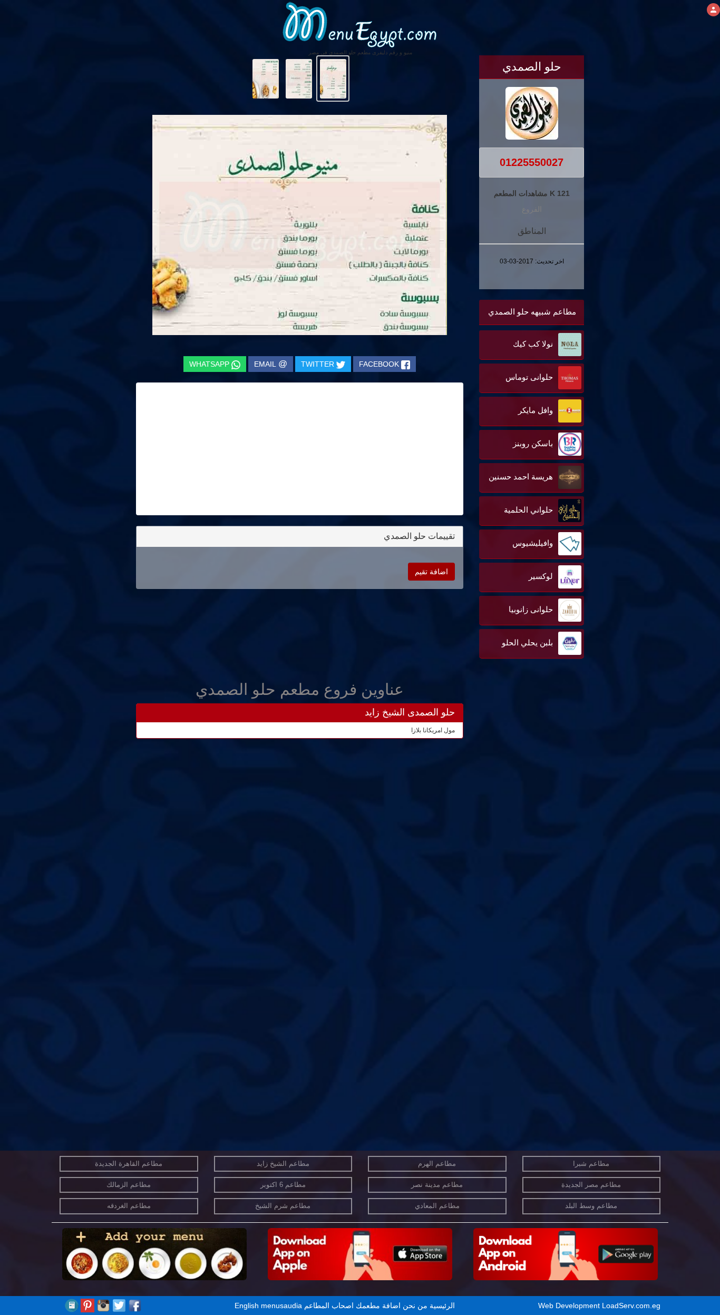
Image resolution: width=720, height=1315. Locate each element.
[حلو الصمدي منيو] (332, 78)
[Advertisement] (518, 767)
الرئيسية (442, 1305)
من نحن (415, 1305)
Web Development (570, 1305)
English (247, 1305)
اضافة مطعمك (378, 1305)
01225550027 (531, 162)
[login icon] (713, 10)
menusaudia (281, 1305)
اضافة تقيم (431, 571)
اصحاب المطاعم (329, 1305)
